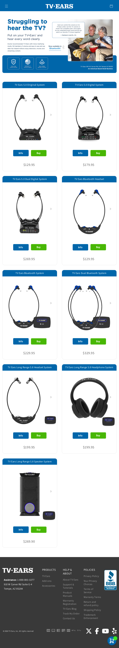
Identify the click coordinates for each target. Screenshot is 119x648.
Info (21, 153)
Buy (39, 153)
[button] (6, 6)
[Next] (51, 115)
